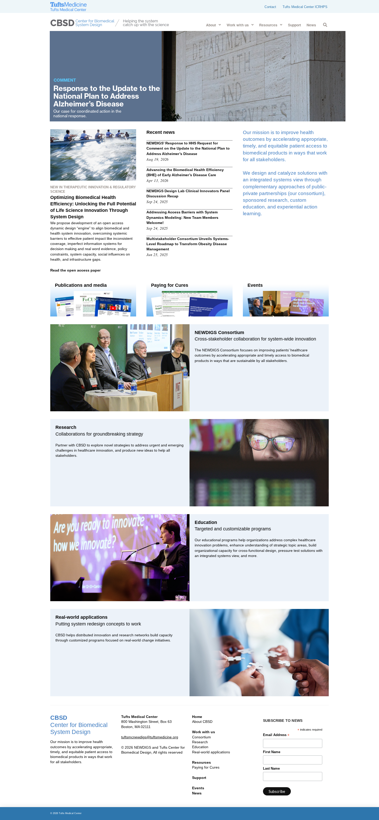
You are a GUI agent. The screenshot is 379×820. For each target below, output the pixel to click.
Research (200, 742)
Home (197, 717)
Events (198, 788)
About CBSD (202, 722)
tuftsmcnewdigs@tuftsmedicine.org (149, 737)
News (197, 793)
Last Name (271, 768)
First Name (271, 752)
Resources (201, 762)
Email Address (276, 735)
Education (200, 747)
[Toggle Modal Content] (325, 24)
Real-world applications (211, 752)
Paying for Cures (205, 767)
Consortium (201, 737)
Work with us (203, 732)
